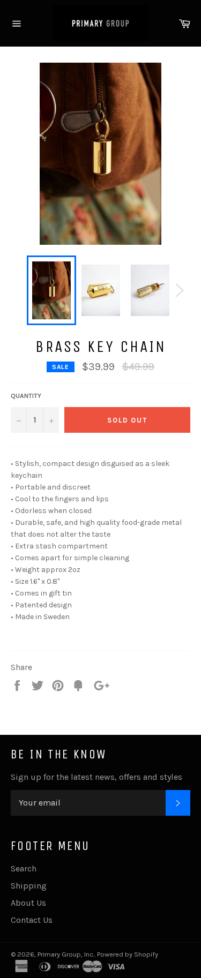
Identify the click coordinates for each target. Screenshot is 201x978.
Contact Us (32, 920)
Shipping (29, 886)
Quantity (26, 396)
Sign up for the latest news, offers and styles (96, 777)
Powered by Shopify (127, 954)
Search (23, 868)
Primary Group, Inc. (66, 954)
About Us (28, 903)
